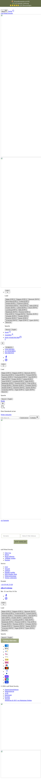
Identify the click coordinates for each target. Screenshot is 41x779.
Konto (3, 401)
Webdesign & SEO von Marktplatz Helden (18, 700)
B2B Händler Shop (11, 574)
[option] (10, 299)
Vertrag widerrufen (11, 578)
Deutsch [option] (8, 329)
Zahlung (7, 570)
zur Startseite (5, 520)
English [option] (14, 329)
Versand (7, 569)
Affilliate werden (10, 558)
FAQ (6, 567)
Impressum (8, 695)
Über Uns (8, 553)
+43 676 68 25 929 (7, 584)
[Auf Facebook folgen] (6, 357)
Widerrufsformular (10, 576)
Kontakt (7, 697)
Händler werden (10, 572)
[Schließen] (2, 343)
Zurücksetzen (24, 418)
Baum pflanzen (9, 556)
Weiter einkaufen (6, 415)
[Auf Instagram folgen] (6, 361)
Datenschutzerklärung (12, 689)
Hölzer (7, 555)
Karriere (7, 560)
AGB (6, 693)
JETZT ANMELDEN (20, 542)
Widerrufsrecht (9, 691)
